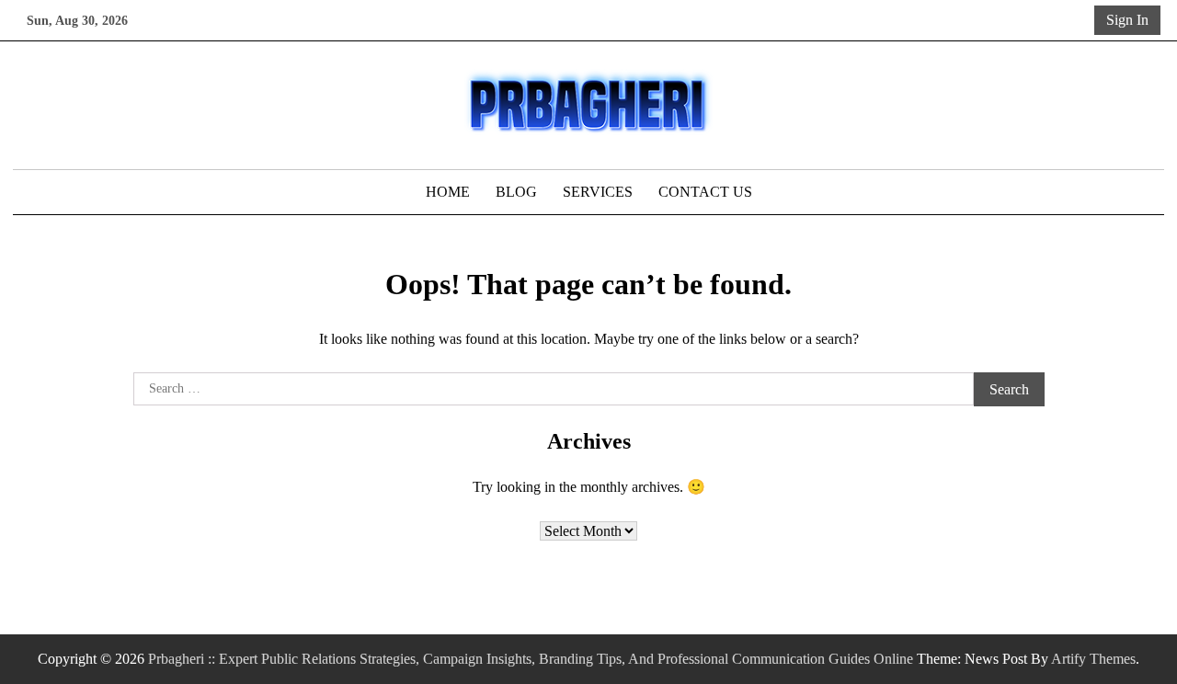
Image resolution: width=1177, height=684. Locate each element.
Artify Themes (1093, 659)
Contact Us (705, 192)
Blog (516, 192)
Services (598, 192)
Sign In (1127, 20)
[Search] (1077, 20)
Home (448, 192)
